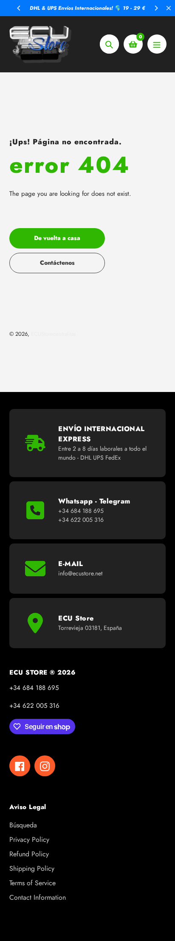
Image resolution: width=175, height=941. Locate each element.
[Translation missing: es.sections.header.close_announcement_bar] (168, 8)
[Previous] (19, 8)
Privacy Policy (29, 839)
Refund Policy (29, 854)
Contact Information (37, 897)
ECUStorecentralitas (53, 334)
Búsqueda (23, 825)
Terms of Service (32, 883)
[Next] (156, 8)
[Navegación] (157, 44)
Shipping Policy (31, 868)
